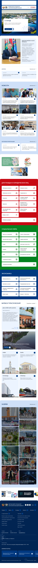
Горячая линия (4, 523)
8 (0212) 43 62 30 (13, 532)
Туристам (19, 513)
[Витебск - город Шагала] (19, 167)
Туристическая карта (21, 525)
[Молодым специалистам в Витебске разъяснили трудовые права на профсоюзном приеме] (10, 105)
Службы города (4, 525)
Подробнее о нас (8, 29)
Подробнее (6, 347)
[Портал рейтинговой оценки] (10, 493)
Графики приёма (4, 521)
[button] (18, 328)
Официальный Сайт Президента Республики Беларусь (8, 554)
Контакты (32, 510)
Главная (3, 510)
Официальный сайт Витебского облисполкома (24, 554)
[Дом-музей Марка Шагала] (27, 307)
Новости (24, 510)
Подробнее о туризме (31, 303)
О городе (17, 510)
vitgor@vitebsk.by (22, 532)
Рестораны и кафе (21, 521)
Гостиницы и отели (21, 519)
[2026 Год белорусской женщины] (27, 157)
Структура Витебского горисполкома (8, 517)
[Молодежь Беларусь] (26, 493)
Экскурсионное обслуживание (23, 517)
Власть (10, 510)
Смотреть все (32, 69)
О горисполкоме (5, 513)
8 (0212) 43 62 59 (5, 532)
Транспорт (19, 523)
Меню (34, 7)
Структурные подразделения (7, 519)
